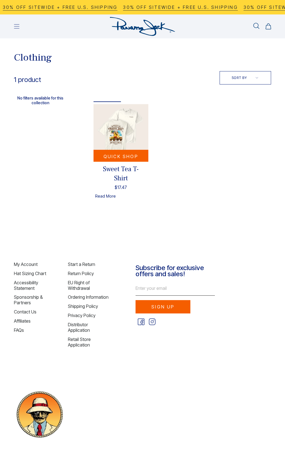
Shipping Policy (83, 306)
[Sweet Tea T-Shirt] (121, 131)
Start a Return (81, 264)
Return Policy (81, 273)
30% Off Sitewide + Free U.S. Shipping (176, 7)
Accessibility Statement (26, 285)
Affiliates (22, 321)
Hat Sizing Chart (30, 273)
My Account (26, 264)
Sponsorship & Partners (28, 299)
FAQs (19, 330)
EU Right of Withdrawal (79, 285)
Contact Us (25, 312)
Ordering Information (88, 297)
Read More (105, 196)
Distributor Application (79, 327)
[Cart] (268, 26)
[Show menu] (16, 26)
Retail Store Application (79, 342)
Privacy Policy (81, 315)
